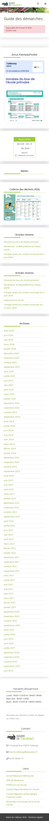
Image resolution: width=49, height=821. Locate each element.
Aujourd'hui (24, 139)
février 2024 (10, 448)
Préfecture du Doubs (16, 784)
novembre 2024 (11, 407)
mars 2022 (9, 543)
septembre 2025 (12, 366)
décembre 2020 (11, 611)
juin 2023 (8, 480)
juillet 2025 (9, 376)
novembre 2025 (11, 357)
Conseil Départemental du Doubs (22, 789)
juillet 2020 (9, 634)
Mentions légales (35, 817)
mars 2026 (9, 344)
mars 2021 (9, 598)
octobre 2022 (10, 512)
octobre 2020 (10, 620)
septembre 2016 (12, 666)
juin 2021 (8, 584)
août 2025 (9, 371)
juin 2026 (8, 335)
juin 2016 (8, 670)
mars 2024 (9, 444)
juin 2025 (8, 380)
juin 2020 (8, 638)
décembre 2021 (11, 557)
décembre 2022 (11, 502)
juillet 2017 (9, 648)
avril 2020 (9, 643)
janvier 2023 (10, 498)
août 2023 (9, 475)
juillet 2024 (9, 425)
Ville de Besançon (15, 780)
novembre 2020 (11, 616)
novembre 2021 (11, 561)
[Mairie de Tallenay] (11, 3)
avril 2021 (9, 593)
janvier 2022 (10, 552)
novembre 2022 (11, 507)
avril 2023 (9, 489)
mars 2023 (9, 493)
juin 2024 (8, 430)
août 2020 (9, 629)
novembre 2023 (11, 462)
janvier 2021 (10, 607)
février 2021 (10, 602)
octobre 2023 (10, 466)
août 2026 (9, 330)
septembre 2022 (12, 516)
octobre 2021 (10, 566)
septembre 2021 (12, 571)
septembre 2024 (12, 416)
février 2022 (10, 548)
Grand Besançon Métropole (20, 775)
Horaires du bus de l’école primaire (21, 241)
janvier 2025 (10, 398)
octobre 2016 (10, 661)
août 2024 (9, 421)
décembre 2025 (11, 353)
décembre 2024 (11, 403)
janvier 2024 (10, 453)
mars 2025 (9, 394)
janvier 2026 (10, 348)
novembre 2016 (11, 657)
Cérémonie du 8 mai (14, 300)
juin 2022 (8, 530)
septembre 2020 (12, 625)
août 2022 (9, 521)
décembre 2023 (11, 457)
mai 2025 (8, 385)
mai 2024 (8, 435)
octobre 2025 (10, 362)
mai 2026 (8, 339)
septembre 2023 (12, 471)
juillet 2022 (9, 525)
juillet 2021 (9, 580)
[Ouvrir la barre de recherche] (38, 3)
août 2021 (9, 575)
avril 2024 (9, 439)
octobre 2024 (10, 412)
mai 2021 (8, 589)
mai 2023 (8, 484)
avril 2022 (9, 539)
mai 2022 (8, 534)
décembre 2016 (11, 652)
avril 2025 (9, 389)
